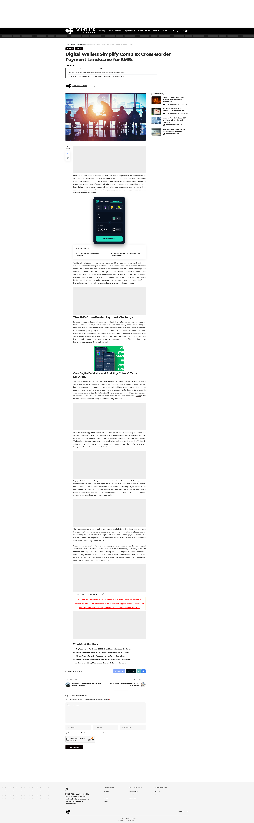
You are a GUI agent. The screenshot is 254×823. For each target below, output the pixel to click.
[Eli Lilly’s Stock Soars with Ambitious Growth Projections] (156, 111)
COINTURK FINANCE (79, 86)
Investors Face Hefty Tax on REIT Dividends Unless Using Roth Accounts (174, 120)
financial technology (91, 181)
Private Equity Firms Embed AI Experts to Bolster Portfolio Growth (102, 652)
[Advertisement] (127, 817)
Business (82, 44)
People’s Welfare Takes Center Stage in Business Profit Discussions (103, 659)
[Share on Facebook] (67, 153)
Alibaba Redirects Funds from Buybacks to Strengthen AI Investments (173, 100)
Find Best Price (109, 239)
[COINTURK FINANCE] (80, 31)
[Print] (143, 671)
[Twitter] (173, 30)
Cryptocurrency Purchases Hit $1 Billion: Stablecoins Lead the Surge (103, 649)
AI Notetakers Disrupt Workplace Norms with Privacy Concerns (101, 663)
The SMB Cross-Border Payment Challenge (88, 254)
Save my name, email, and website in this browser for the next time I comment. (93, 733)
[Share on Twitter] (67, 158)
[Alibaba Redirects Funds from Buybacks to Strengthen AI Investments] (156, 100)
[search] (177, 31)
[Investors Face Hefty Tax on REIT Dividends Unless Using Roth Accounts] (156, 120)
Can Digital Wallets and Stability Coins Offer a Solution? (125, 254)
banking (139, 396)
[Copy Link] (139, 671)
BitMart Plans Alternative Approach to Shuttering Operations (100, 656)
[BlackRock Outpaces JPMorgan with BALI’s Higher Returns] (156, 132)
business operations (89, 435)
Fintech (79, 48)
